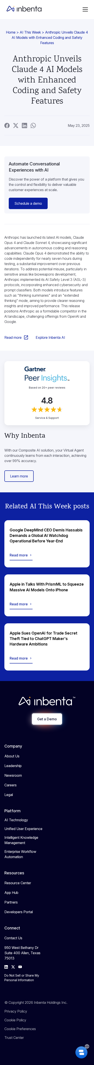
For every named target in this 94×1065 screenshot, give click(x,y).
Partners (11, 902)
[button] (85, 9)
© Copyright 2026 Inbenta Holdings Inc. (35, 1002)
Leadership (13, 766)
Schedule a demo (28, 203)
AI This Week (30, 32)
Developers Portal (18, 912)
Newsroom (13, 775)
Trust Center (14, 1037)
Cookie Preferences (20, 1029)
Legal (8, 794)
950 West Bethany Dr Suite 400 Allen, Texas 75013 (22, 952)
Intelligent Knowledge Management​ (21, 840)
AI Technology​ (16, 820)
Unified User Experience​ (23, 829)
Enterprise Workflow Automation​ (20, 854)
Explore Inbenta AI (50, 337)
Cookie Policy (15, 1020)
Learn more (19, 476)
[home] (23, 9)
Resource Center (17, 883)
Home (11, 32)
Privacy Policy (15, 1011)
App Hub (11, 892)
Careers (10, 785)
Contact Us (13, 938)
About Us (11, 756)
